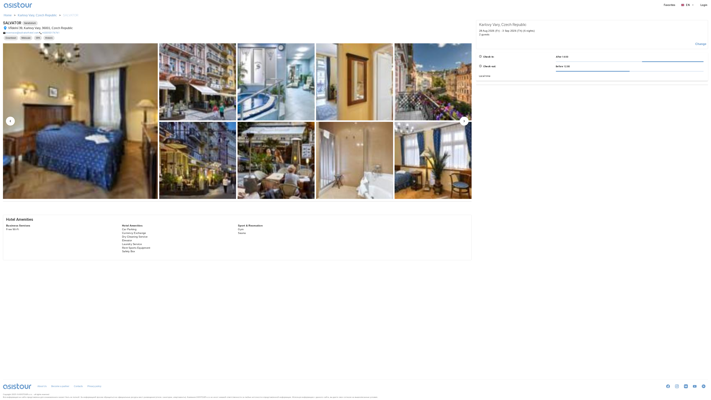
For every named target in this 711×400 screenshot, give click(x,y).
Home (8, 15)
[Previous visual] (10, 121)
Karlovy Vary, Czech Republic (37, 15)
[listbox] (685, 5)
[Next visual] (464, 121)
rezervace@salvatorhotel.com (22, 32)
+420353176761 (51, 32)
